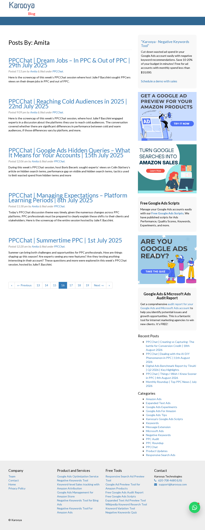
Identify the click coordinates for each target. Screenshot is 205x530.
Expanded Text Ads (158, 403)
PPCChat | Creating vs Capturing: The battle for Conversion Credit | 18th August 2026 (170, 345)
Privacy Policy (16, 488)
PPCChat (57, 71)
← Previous (24, 285)
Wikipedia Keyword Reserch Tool (126, 504)
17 (71, 285)
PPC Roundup (155, 443)
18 (79, 285)
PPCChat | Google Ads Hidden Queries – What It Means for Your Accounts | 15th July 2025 (69, 153)
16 (62, 285)
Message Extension (158, 427)
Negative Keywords (158, 435)
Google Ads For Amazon (161, 411)
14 (46, 285)
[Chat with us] (194, 507)
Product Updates (157, 451)
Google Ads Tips (156, 415)
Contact (13, 480)
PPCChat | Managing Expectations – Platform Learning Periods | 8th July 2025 (67, 198)
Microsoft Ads (155, 431)
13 (38, 285)
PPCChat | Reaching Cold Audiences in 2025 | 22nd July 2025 (67, 104)
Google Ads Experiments (161, 407)
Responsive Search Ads (160, 455)
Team (11, 476)
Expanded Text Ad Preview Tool (126, 500)
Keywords (152, 423)
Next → (99, 285)
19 (87, 285)
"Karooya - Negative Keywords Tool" (165, 43)
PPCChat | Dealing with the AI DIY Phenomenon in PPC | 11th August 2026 (168, 357)
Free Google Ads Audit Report (125, 492)
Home (12, 484)
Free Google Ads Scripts (167, 213)
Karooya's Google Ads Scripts (164, 419)
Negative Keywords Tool (72, 480)
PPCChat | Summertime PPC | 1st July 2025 (65, 240)
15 (54, 285)
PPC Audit (152, 439)
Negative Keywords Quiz (121, 512)
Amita (33, 71)
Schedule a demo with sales (159, 81)
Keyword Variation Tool (120, 508)
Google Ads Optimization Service (77, 476)
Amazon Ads (154, 399)
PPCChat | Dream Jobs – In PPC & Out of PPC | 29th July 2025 (69, 63)
